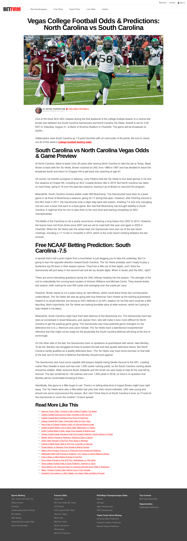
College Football (79, 109)
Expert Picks (74, 9)
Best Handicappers (39, 9)
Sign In (182, 2)
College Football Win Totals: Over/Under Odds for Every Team (66, 421)
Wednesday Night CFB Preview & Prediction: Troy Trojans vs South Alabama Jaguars (75, 453)
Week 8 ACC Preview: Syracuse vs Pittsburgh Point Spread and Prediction (71, 450)
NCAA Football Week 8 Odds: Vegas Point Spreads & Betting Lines (68, 431)
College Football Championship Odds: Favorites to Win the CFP (66, 414)
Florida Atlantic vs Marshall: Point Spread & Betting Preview (65, 447)
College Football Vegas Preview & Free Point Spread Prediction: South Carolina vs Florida (77, 434)
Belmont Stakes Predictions (108, 526)
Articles (105, 9)
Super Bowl (58, 498)
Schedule (15, 506)
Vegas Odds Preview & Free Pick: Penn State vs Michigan (64, 440)
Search (164, 2)
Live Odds (91, 9)
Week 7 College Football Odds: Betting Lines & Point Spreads (65, 470)
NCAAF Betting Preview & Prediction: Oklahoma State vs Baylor (67, 437)
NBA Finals (58, 517)
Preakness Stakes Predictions (109, 522)
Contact (172, 2)
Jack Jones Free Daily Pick (22, 498)
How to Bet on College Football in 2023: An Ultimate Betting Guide (67, 424)
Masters (100, 498)
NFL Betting (16, 514)
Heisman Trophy (60, 514)
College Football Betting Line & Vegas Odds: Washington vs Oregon (68, 427)
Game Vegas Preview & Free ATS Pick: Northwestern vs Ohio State (68, 460)
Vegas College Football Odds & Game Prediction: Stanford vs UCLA (68, 463)
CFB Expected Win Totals (64, 510)
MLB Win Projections (62, 533)
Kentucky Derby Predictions (108, 518)
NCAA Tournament (61, 525)
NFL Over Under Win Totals (65, 502)
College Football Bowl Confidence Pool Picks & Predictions (64, 418)
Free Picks (58, 9)
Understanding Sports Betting (23, 510)
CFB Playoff (59, 506)
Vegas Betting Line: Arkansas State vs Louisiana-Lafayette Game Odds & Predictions (75, 466)
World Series (59, 529)
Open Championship (105, 506)
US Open (100, 502)
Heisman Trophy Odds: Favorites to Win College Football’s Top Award (69, 411)
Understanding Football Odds (22, 521)
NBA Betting (16, 517)
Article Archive (17, 502)
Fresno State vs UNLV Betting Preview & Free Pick (61, 457)
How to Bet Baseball (19, 525)
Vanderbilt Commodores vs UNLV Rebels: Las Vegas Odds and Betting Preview (72, 473)
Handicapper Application (149, 507)
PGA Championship (104, 510)
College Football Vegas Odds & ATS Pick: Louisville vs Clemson (67, 444)
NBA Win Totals (60, 521)
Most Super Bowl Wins (148, 498)
